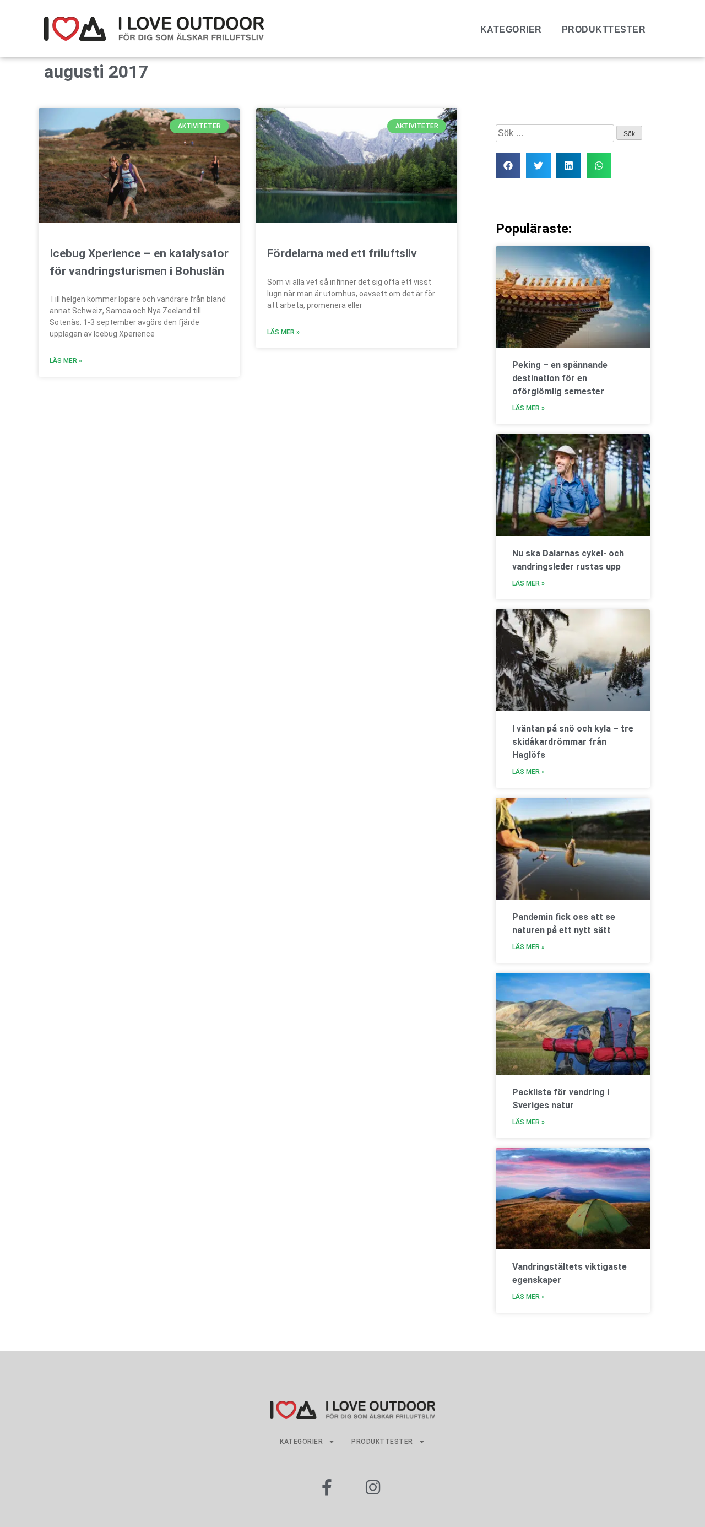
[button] (508, 165)
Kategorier (511, 29)
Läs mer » (66, 361)
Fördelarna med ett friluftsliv (342, 253)
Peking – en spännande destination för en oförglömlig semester (560, 378)
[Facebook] (326, 1487)
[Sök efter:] (556, 133)
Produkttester (604, 29)
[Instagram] (373, 1487)
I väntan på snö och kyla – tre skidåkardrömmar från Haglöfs (572, 741)
